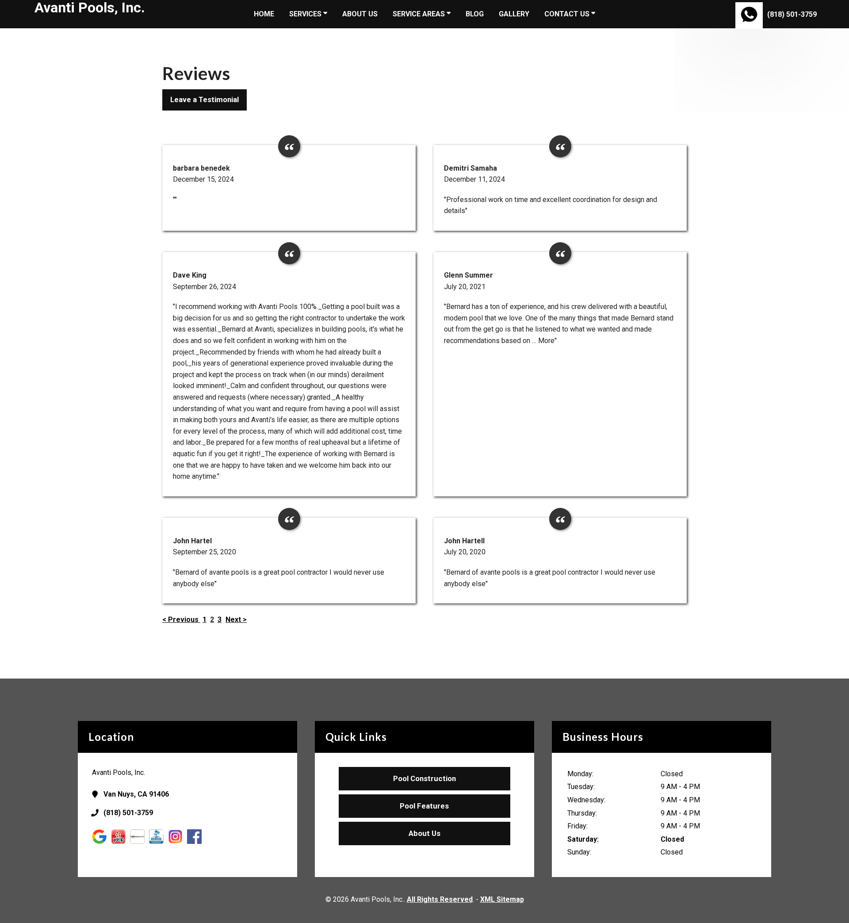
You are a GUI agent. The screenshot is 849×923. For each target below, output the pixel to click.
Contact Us (567, 14)
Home (264, 14)
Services (306, 14)
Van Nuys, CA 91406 (136, 794)
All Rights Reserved (440, 899)
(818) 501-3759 (792, 14)
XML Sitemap (502, 899)
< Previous (181, 619)
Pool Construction (424, 778)
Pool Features (424, 805)
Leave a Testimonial (204, 99)
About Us (360, 14)
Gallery (514, 14)
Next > (236, 619)
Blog (475, 14)
